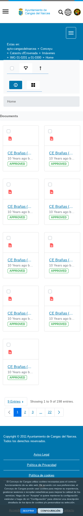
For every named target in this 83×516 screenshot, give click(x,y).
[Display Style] (33, 85)
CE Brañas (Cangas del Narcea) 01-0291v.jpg (62, 313)
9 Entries (17, 402)
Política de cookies (41, 475)
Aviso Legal (41, 454)
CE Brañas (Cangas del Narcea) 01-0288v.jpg (21, 153)
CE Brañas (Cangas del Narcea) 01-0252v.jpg (62, 260)
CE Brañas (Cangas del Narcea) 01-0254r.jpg (21, 367)
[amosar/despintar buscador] (60, 13)
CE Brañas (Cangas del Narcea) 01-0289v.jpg (21, 260)
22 (51, 413)
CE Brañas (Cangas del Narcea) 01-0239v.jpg (62, 153)
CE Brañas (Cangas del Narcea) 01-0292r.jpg (62, 207)
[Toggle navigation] (5, 11)
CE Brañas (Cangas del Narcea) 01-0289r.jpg (21, 207)
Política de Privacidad (41, 465)
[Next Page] (59, 412)
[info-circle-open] (15, 85)
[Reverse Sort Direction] (41, 68)
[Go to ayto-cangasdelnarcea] (36, 12)
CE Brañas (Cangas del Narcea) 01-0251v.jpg (21, 313)
